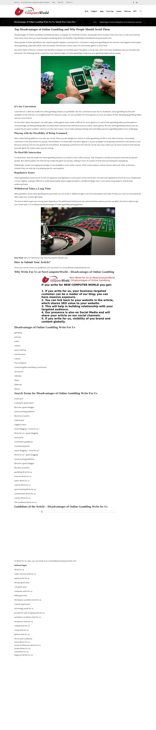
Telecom (127, 11)
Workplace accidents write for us (27, 600)
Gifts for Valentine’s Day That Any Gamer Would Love (46, 258)
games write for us (22, 634)
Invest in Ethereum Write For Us (27, 645)
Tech (86, 11)
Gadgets (94, 11)
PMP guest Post (20, 595)
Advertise (60, 2)
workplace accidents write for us (27, 617)
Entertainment (121, 679)
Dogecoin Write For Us (23, 655)
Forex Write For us (22, 642)
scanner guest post (22, 604)
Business (121, 672)
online (34, 193)
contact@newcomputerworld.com (97, 38)
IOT (134, 11)
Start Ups (110, 11)
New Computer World (135, 722)
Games (119, 11)
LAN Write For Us (21, 651)
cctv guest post (20, 587)
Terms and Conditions (23, 638)
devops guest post (21, 582)
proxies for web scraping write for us (29, 613)
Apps (102, 11)
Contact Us (69, 2)
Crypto (121, 676)
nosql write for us (21, 630)
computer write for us (23, 591)
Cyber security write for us (25, 574)
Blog (53, 2)
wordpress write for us (23, 621)
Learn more (22, 706)
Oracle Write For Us (22, 648)
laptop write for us (21, 578)
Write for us (19, 569)
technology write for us (23, 608)
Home (94, 22)
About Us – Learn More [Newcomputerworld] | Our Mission (32, 2)
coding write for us (22, 625)
